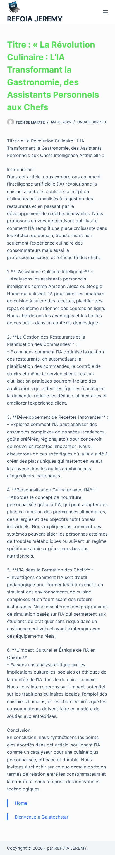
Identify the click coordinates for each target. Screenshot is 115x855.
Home (21, 803)
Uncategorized (91, 122)
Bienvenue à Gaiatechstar (41, 817)
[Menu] (105, 12)
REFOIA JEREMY (35, 19)
